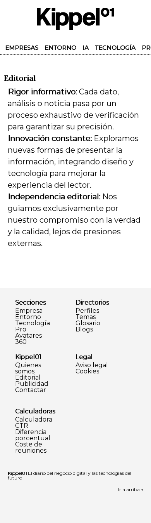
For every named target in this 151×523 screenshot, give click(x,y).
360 (21, 342)
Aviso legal (92, 365)
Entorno (60, 47)
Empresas (21, 47)
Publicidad (31, 384)
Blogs (84, 329)
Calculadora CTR (33, 423)
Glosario (88, 323)
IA (85, 47)
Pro (20, 329)
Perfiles (87, 311)
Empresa (29, 311)
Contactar (30, 390)
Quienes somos (28, 368)
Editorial (28, 378)
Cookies (87, 371)
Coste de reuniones (30, 447)
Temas (86, 317)
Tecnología (115, 47)
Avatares (28, 336)
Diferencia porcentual (32, 435)
